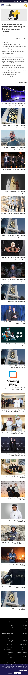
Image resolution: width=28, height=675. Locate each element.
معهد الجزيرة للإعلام (23, 647)
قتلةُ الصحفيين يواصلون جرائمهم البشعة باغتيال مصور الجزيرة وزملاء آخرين (13, 543)
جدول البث (25, 633)
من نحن (11, 625)
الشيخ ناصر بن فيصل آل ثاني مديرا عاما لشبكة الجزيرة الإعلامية (14, 521)
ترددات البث (24, 630)
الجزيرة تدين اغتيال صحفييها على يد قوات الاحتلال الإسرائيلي (13, 565)
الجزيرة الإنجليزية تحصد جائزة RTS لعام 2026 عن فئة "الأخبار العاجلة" (14, 323)
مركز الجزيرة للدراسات (23, 644)
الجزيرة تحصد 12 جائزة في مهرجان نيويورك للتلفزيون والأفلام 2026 (15, 192)
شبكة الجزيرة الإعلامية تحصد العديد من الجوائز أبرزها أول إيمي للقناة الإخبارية (14, 455)
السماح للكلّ (17, 673)
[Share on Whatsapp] (24, 38)
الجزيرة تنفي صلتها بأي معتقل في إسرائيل (15, 302)
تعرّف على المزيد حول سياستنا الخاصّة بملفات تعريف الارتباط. (15, 669)
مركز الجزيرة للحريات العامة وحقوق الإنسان (22, 653)
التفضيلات (11, 635)
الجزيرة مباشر (10, 652)
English (25, 1)
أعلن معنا (25, 628)
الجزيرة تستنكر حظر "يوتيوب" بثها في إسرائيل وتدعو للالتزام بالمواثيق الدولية (14, 366)
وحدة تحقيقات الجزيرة (8, 650)
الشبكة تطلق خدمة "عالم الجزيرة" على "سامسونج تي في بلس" (13, 345)
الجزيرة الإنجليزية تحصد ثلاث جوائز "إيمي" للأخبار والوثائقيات (14, 170)
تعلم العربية (24, 650)
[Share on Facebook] (19, 38)
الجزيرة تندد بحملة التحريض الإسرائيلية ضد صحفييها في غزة (15, 609)
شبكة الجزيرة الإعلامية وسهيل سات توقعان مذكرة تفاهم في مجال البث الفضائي (13, 433)
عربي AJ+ (11, 657)
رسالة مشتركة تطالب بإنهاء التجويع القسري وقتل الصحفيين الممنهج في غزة (13, 587)
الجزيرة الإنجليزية (10, 647)
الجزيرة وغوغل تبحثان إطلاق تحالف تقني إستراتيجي (15, 477)
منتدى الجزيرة (24, 656)
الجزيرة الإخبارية (10, 644)
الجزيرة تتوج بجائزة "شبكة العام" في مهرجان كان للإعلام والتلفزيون (13, 499)
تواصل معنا (25, 625)
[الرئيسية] (25, 5)
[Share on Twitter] (22, 38)
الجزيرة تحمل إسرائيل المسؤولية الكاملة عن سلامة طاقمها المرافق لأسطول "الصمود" (13, 236)
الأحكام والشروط (10, 628)
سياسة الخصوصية (9, 630)
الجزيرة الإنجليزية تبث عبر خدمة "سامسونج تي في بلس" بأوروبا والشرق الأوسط (13, 388)
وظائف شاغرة (10, 638)
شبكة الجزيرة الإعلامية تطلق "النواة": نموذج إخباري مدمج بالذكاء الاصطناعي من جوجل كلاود (13, 411)
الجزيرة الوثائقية (10, 655)
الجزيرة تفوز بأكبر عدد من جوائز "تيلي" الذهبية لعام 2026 (13, 214)
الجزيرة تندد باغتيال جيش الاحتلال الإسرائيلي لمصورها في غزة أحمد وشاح (14, 148)
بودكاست (25, 636)
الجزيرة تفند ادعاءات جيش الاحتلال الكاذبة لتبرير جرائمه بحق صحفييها (14, 126)
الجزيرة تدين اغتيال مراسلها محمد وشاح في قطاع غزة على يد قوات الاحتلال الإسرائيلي (13, 280)
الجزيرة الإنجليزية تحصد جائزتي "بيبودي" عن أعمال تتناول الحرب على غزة (13, 258)
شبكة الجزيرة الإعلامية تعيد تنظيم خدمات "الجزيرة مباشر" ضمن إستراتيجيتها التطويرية (13, 104)
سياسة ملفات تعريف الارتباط (7, 633)
